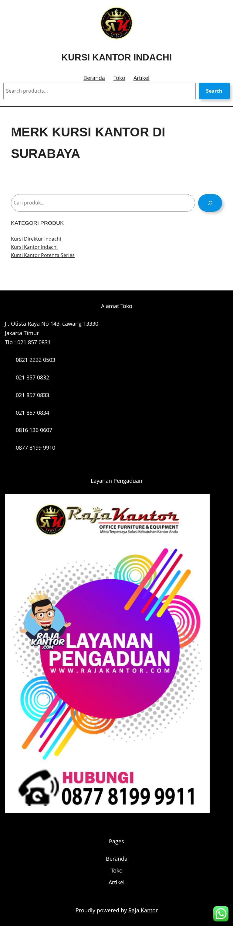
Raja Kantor (143, 910)
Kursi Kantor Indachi (116, 57)
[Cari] (210, 202)
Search (214, 90)
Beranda (94, 77)
